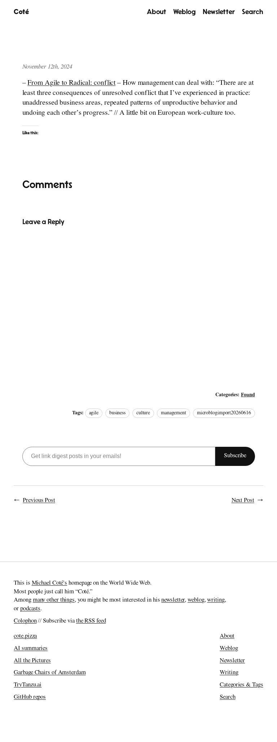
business (117, 413)
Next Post (243, 501)
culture (143, 413)
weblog (196, 600)
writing (215, 600)
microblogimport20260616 (224, 413)
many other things (54, 600)
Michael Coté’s (49, 583)
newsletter (173, 600)
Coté (21, 12)
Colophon (25, 621)
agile (94, 413)
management (173, 413)
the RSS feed (91, 621)
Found (248, 395)
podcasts (30, 609)
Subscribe (235, 456)
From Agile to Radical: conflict (71, 83)
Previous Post (39, 501)
